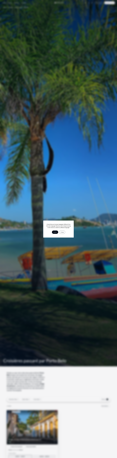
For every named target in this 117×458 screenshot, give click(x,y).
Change (62, 232)
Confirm (55, 232)
